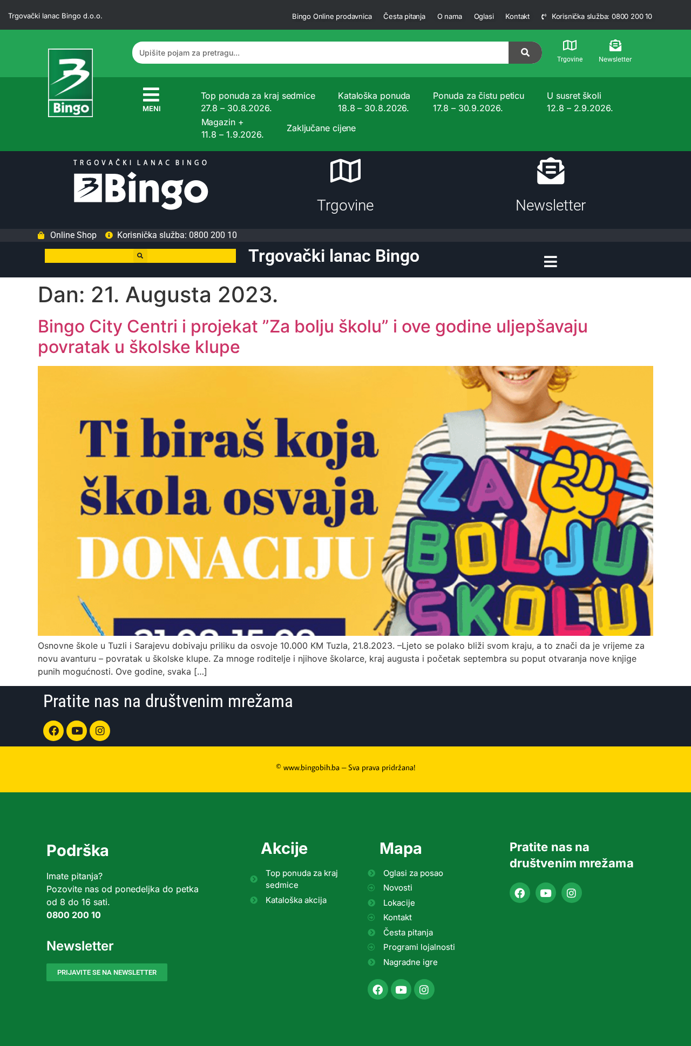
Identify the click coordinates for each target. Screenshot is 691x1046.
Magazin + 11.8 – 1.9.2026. (232, 128)
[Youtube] (76, 731)
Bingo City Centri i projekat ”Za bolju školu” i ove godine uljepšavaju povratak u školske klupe (313, 336)
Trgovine (569, 59)
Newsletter (615, 59)
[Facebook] (53, 731)
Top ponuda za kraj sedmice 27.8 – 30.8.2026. (258, 101)
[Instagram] (100, 731)
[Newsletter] (615, 45)
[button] (140, 256)
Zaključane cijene (321, 128)
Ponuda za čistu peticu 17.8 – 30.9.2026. (478, 101)
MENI (152, 108)
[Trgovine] (569, 45)
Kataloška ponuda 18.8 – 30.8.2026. (374, 101)
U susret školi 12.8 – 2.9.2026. (580, 101)
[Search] (525, 53)
